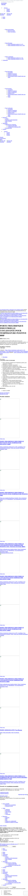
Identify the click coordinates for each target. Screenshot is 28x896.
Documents (7, 810)
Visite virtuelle (8, 811)
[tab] (15, 357)
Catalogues (7, 809)
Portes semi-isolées (7, 732)
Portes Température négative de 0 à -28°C (16, 45)
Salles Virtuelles (8, 121)
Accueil (1, 309)
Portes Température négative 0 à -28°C (16, 59)
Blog (6, 122)
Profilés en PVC (11, 93)
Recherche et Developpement (11, 119)
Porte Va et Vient (11, 30)
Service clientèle (6, 803)
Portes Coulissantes (9, 56)
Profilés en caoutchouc (12, 75)
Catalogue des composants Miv (14, 126)
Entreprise (7, 817)
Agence (6, 118)
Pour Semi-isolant (9, 71)
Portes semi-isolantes (9, 29)
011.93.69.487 (4, 3)
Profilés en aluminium (12, 73)
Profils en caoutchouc (12, 92)
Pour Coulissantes (9, 108)
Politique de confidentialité (10, 821)
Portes (4, 309)
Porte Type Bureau (12, 31)
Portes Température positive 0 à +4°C (15, 44)
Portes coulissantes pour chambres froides (15, 309)
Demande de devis (9, 806)
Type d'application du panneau (19, 499)
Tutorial (1, 137)
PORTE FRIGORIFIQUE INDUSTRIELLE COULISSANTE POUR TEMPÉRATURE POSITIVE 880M (13, 322)
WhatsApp (3, 4)
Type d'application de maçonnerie (13, 351)
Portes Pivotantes (8, 43)
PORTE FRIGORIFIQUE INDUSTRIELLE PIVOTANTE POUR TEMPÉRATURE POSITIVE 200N (14, 494)
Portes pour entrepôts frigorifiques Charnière (9, 498)
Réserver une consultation (10, 804)
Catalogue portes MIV (12, 125)
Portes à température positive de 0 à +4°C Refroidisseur (13, 550)
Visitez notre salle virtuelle (5, 824)
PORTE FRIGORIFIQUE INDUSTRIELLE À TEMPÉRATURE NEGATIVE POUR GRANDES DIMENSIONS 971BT (13, 777)
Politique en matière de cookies (11, 822)
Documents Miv (8, 128)
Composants (7, 814)
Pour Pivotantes (8, 88)
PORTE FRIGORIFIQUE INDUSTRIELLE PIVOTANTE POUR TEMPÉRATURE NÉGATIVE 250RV (12, 443)
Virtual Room (3, 138)
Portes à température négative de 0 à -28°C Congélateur (11, 446)
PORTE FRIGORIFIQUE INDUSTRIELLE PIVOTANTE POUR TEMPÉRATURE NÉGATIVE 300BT (12, 629)
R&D (6, 818)
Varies (9, 96)
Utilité (4, 808)
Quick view (2, 438)
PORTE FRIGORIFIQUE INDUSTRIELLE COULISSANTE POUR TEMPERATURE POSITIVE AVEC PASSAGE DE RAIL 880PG (12, 545)
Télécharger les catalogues (10, 124)
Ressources (5, 816)
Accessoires (10, 72)
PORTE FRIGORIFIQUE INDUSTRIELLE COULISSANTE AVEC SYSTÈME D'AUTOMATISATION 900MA (13, 316)
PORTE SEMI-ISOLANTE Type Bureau (11, 730)
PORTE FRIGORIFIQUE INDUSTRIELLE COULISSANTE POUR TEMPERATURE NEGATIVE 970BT (12, 578)
